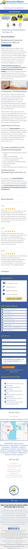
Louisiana (4, 515)
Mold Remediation (8, 317)
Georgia (25, 511)
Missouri (12, 517)
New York (22, 519)
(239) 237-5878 (14, 298)
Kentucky (24, 513)
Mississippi (7, 517)
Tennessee (22, 522)
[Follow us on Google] (9, 528)
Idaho (6, 513)
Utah (4, 524)
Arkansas (15, 510)
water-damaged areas (6, 98)
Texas (26, 522)
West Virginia (22, 524)
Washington (16, 524)
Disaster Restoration (8, 330)
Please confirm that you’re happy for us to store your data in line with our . (13, 361)
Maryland (12, 515)
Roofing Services (7, 324)
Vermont (7, 524)
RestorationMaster (7, 541)
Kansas (19, 513)
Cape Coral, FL (14, 452)
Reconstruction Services (9, 322)
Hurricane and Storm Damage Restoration (13, 327)
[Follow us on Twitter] (14, 528)
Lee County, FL (8, 454)
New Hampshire (4, 519)
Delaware (8, 511)
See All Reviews (5, 271)
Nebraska (22, 517)
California (19, 510)
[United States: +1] (3, 351)
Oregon (20, 520)
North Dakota (7, 520)
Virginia (11, 524)
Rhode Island (3, 522)
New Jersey (10, 519)
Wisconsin (11, 526)
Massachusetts (18, 515)
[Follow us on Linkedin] (16, 528)
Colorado (24, 510)
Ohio (12, 520)
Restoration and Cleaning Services (14, 8)
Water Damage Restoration (10, 309)
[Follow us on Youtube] (18, 528)
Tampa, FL (15, 443)
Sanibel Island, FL (22, 452)
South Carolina (10, 522)
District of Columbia (15, 511)
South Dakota (16, 522)
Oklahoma (16, 520)
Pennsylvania (25, 520)
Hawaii (3, 513)
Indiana (13, 513)
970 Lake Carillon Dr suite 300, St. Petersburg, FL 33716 (14, 419)
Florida (21, 511)
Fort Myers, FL (6, 452)
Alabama (3, 510)
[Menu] (16, 501)
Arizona (10, 510)
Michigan (24, 515)
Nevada (25, 517)
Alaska (7, 510)
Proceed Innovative (17, 548)
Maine (8, 515)
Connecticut (3, 511)
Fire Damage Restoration (9, 314)
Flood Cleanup (7, 312)
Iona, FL (15, 454)
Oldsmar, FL (19, 450)
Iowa (16, 513)
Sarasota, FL (20, 454)
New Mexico (16, 519)
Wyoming (17, 526)
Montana (17, 517)
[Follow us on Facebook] (11, 528)
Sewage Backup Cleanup (9, 319)
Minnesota (2, 517)
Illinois (9, 513)
